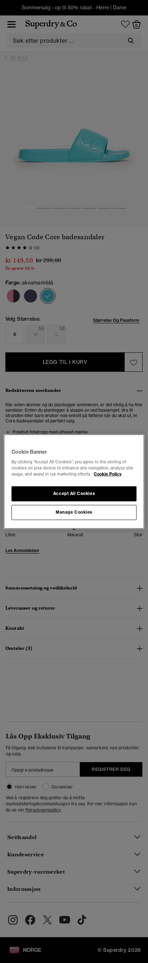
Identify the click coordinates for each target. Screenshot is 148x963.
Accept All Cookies (74, 493)
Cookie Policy (107, 474)
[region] (74, 481)
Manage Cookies (74, 512)
